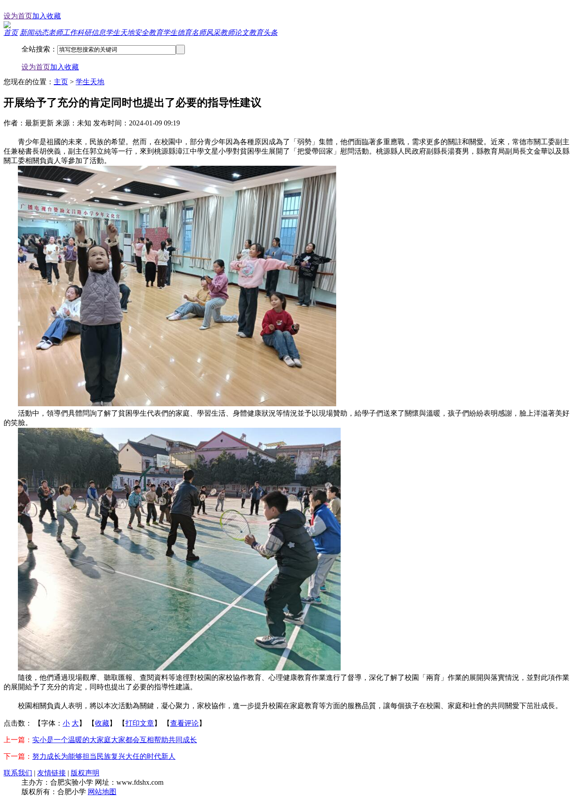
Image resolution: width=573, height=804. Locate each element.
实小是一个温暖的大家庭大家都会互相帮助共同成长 (114, 740)
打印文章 (139, 723)
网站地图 (102, 791)
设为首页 (18, 16)
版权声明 (85, 773)
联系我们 (18, 773)
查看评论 (184, 723)
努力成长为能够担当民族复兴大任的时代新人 (103, 756)
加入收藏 (46, 16)
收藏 (102, 723)
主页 (61, 82)
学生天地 (90, 82)
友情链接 (51, 773)
